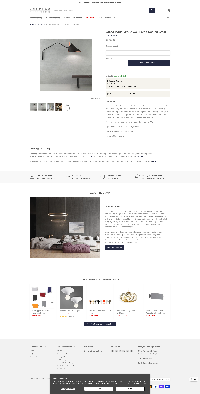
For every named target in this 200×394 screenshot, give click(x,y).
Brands (67, 18)
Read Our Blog (62, 369)
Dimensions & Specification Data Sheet (123, 94)
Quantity (109, 58)
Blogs (116, 18)
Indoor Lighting (36, 18)
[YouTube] (131, 351)
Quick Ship (77, 18)
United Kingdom (159, 379)
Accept (99, 389)
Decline (130, 389)
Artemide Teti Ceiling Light (69, 311)
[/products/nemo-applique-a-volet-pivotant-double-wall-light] (157, 297)
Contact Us (33, 351)
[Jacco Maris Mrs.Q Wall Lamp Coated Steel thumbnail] (33, 107)
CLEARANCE (90, 18)
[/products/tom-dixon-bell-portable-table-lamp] (100, 297)
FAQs (32, 354)
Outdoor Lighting (53, 18)
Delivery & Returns (36, 357)
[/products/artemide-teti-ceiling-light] (71, 297)
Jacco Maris (40, 24)
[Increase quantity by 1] (123, 63)
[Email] (112, 351)
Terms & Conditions (63, 354)
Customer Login (35, 360)
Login (167, 18)
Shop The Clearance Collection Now (100, 324)
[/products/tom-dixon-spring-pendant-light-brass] (128, 297)
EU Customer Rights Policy (66, 366)
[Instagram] (120, 351)
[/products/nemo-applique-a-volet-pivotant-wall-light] (42, 297)
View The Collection (114, 248)
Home (32, 24)
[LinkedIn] (123, 351)
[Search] (152, 10)
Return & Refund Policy (65, 363)
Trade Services (105, 18)
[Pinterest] (127, 351)
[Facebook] (116, 351)
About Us (60, 351)
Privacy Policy (141, 383)
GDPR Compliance (63, 360)
